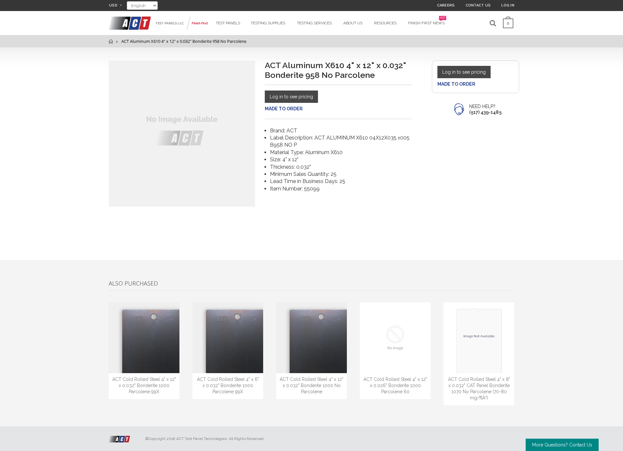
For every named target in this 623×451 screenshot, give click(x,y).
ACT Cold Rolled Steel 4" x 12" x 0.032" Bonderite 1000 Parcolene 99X (144, 385)
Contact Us (478, 5)
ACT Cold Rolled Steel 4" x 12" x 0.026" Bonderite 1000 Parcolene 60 (395, 385)
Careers (446, 5)
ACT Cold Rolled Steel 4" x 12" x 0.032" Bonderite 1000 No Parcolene (311, 385)
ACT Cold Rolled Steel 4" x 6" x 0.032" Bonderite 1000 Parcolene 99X (228, 385)
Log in (507, 5)
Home (111, 41)
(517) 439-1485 (485, 112)
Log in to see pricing (291, 96)
